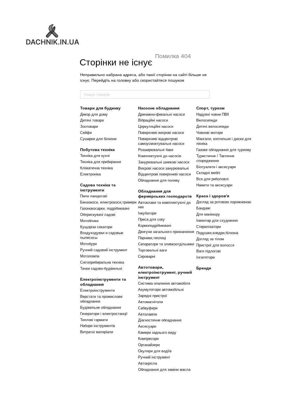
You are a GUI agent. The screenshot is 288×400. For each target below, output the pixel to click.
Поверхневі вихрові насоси (161, 133)
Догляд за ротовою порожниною (223, 202)
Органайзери (149, 345)
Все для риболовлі (212, 179)
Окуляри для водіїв (155, 351)
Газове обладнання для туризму (223, 150)
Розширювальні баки (155, 150)
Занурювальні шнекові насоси (163, 162)
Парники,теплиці (152, 238)
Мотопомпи (89, 256)
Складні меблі (208, 173)
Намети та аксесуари (214, 185)
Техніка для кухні (95, 156)
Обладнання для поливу (159, 180)
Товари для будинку (100, 108)
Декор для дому (94, 114)
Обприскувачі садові (97, 214)
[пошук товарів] (205, 94)
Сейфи (86, 133)
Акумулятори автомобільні (161, 289)
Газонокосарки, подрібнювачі (104, 208)
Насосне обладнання (158, 108)
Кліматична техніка (96, 168)
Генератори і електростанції (103, 314)
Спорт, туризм (210, 108)
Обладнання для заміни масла (164, 369)
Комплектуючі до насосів (159, 156)
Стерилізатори (208, 227)
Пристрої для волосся (215, 245)
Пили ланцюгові (93, 196)
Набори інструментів (97, 326)
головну (124, 80)
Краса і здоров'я (212, 196)
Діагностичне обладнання (159, 320)
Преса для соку (151, 219)
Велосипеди (206, 120)
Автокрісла (147, 363)
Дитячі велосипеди (212, 126)
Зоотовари (89, 126)
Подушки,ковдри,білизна (217, 233)
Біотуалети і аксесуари (216, 167)
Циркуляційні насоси (155, 126)
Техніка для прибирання (100, 162)
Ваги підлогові (208, 251)
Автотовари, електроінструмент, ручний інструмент (165, 272)
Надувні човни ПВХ (212, 114)
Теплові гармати (94, 320)
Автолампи (147, 314)
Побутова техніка (97, 149)
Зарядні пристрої (152, 296)
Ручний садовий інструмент (103, 250)
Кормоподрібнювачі (154, 225)
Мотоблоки (89, 221)
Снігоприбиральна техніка (102, 262)
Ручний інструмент (154, 357)
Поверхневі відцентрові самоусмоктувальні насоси (161, 141)
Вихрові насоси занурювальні (163, 168)
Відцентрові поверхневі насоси (164, 174)
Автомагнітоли (150, 302)
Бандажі (203, 208)
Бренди (203, 268)
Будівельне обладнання (100, 307)
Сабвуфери (148, 308)
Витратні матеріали (96, 332)
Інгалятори (205, 257)
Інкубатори (147, 213)
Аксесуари (147, 326)
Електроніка (90, 174)
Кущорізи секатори (96, 227)
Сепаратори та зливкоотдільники (166, 244)
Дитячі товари (92, 120)
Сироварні (146, 256)
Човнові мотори (209, 133)
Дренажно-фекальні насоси (161, 114)
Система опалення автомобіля (164, 283)
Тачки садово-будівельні (101, 268)
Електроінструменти (97, 290)
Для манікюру (208, 214)
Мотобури (88, 244)
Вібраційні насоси (153, 120)
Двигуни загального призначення (166, 232)
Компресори (148, 339)
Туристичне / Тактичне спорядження (215, 158)
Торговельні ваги (152, 250)
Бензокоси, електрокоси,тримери (108, 202)
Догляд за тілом (210, 239)
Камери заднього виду (157, 332)
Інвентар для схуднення (217, 220)
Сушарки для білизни (98, 139)
